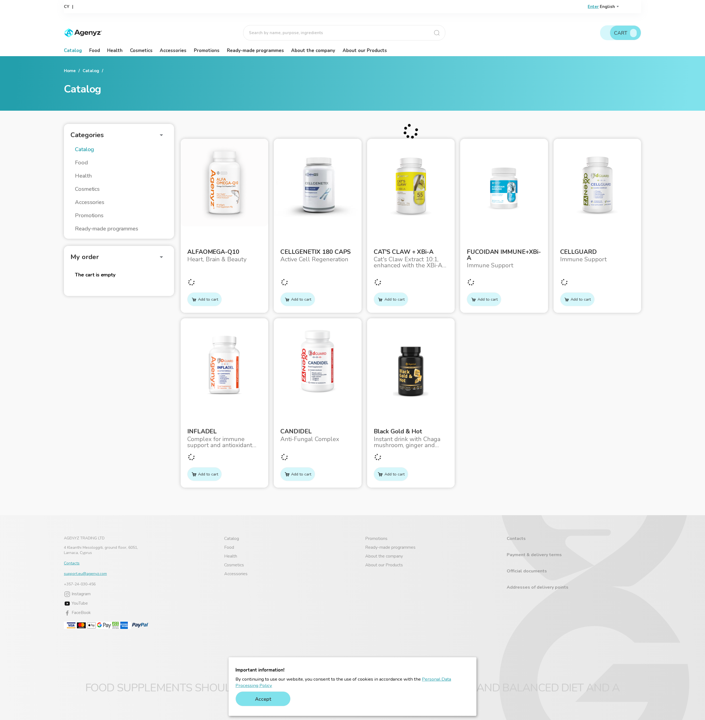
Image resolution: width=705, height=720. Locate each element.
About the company (313, 50)
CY (66, 6)
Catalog (73, 50)
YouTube (79, 603)
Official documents (527, 571)
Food (94, 50)
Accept (263, 699)
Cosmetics (141, 50)
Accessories (173, 50)
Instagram (80, 594)
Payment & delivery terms (534, 555)
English (607, 6)
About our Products (365, 50)
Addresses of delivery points (537, 587)
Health (115, 50)
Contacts (72, 563)
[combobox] (344, 32)
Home (70, 71)
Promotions (206, 50)
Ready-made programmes (255, 50)
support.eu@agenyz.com (85, 573)
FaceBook (80, 613)
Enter (593, 6)
